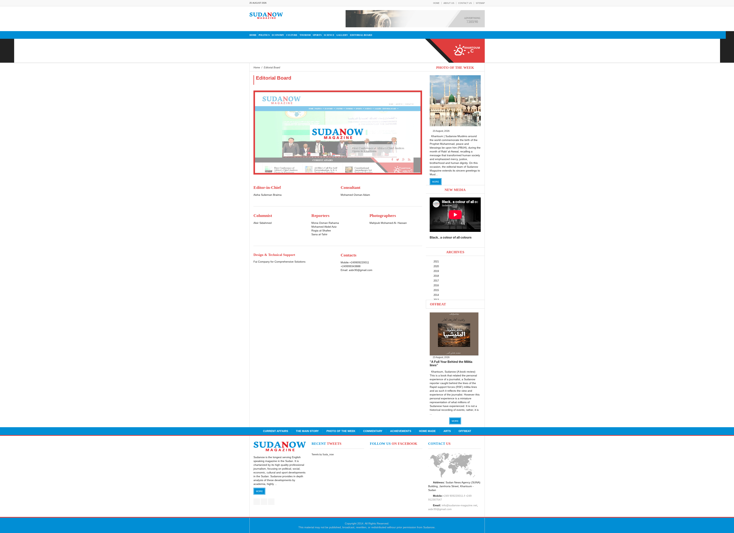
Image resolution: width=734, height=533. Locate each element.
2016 (436, 285)
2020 (436, 266)
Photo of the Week (340, 431)
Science (329, 35)
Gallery (342, 35)
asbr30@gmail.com (360, 270)
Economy (278, 35)
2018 (436, 275)
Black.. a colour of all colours (451, 237)
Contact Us (465, 3)
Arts (447, 431)
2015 (436, 290)
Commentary (372, 431)
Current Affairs (275, 431)
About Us (448, 3)
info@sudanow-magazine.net (459, 505)
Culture (291, 35)
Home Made (427, 431)
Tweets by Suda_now (323, 454)
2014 (436, 295)
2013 (436, 299)
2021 (436, 261)
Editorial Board (361, 35)
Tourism (305, 35)
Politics (264, 35)
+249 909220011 (453, 495)
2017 (436, 280)
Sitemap (480, 3)
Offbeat (438, 304)
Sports (317, 35)
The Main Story (307, 431)
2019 (436, 271)
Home (436, 3)
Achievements (400, 431)
